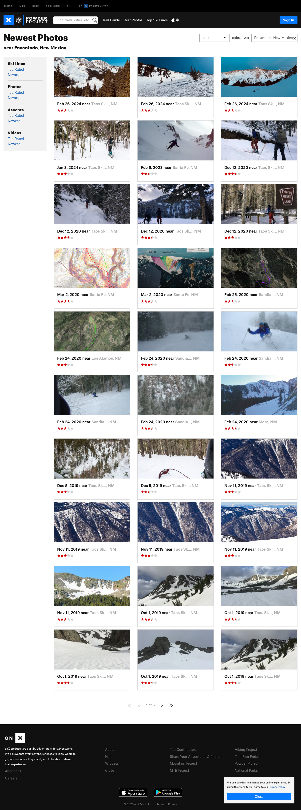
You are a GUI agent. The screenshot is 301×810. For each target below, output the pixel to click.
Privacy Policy (277, 787)
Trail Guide (111, 20)
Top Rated (16, 69)
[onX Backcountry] (93, 6)
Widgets (112, 763)
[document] (259, 790)
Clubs (110, 770)
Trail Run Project (248, 756)
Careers (11, 778)
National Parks (246, 770)
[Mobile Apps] (175, 20)
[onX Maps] (15, 741)
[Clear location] (294, 37)
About (110, 749)
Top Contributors (183, 749)
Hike (35, 5)
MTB (22, 5)
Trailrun (53, 5)
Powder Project (246, 763)
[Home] (28, 20)
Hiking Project (246, 749)
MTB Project (179, 770)
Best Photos (133, 20)
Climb (8, 5)
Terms (160, 804)
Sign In (288, 20)
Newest (14, 74)
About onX (13, 771)
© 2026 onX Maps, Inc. (138, 804)
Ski (69, 5)
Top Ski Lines (157, 20)
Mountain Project (183, 763)
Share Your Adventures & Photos (195, 756)
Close (259, 796)
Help (109, 756)
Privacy (172, 804)
